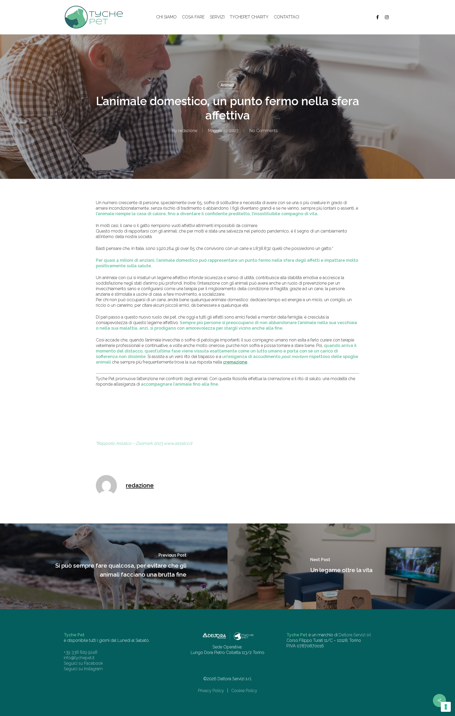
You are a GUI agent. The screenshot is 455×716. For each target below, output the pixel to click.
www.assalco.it (178, 443)
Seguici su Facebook (83, 663)
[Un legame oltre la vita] (341, 566)
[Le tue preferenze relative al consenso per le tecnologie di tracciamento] (446, 707)
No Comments (263, 130)
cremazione (235, 362)
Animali (227, 85)
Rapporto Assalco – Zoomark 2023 (130, 443)
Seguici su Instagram (83, 668)
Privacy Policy (211, 690)
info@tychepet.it (79, 657)
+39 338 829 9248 (80, 652)
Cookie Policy (244, 690)
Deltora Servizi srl (355, 634)
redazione (187, 130)
